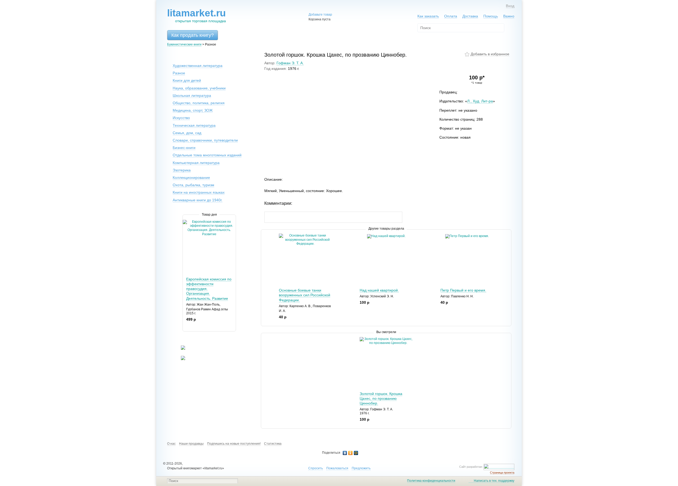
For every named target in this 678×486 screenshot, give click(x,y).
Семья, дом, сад (187, 133)
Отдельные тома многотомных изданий (207, 155)
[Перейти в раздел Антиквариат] (179, 359)
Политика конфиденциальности (431, 481)
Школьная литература (192, 95)
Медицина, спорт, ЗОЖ (193, 110)
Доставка (470, 16)
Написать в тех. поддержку (494, 481)
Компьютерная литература (196, 163)
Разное (179, 73)
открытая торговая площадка (196, 15)
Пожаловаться (337, 468)
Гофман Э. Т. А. (290, 63)
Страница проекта (502, 472)
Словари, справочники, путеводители (205, 140)
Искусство (181, 118)
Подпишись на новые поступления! (234, 444)
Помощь (490, 16)
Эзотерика (182, 170)
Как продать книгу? (192, 35)
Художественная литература (197, 65)
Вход (510, 6)
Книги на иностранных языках (199, 192)
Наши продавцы (191, 444)
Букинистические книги (184, 44)
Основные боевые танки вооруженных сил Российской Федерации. (304, 295)
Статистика (273, 444)
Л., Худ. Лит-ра (480, 101)
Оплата (450, 16)
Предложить (361, 468)
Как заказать (428, 16)
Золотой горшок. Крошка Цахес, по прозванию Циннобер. (381, 398)
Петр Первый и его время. (463, 290)
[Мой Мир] (356, 452)
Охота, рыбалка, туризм (193, 185)
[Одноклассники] (350, 452)
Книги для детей (187, 80)
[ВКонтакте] (345, 452)
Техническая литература (194, 125)
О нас (171, 444)
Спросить (315, 468)
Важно (508, 16)
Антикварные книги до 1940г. (197, 200)
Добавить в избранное (490, 54)
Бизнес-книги (184, 148)
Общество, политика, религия (199, 103)
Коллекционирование (191, 177)
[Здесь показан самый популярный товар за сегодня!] (186, 222)
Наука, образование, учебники (199, 88)
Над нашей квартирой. (379, 290)
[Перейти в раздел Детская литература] (179, 349)
